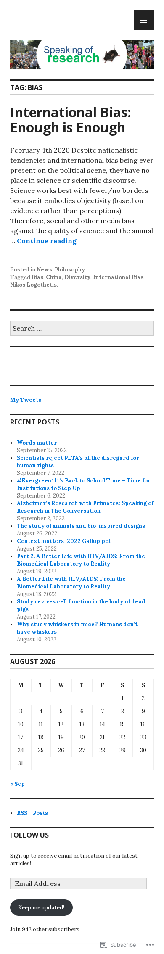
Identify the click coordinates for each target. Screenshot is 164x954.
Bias (37, 277)
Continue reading (47, 241)
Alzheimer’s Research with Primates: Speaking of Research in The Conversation (85, 507)
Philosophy (70, 269)
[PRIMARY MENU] (144, 20)
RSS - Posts (32, 813)
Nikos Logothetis (33, 284)
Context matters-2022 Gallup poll (64, 541)
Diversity (77, 277)
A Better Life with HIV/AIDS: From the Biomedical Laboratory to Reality (71, 582)
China (54, 277)
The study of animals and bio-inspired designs (81, 526)
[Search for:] (82, 328)
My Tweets (25, 399)
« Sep (17, 784)
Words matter (37, 442)
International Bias (118, 277)
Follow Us (29, 835)
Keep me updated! (41, 907)
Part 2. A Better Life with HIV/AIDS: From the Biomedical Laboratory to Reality (81, 560)
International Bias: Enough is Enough (70, 119)
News (44, 269)
